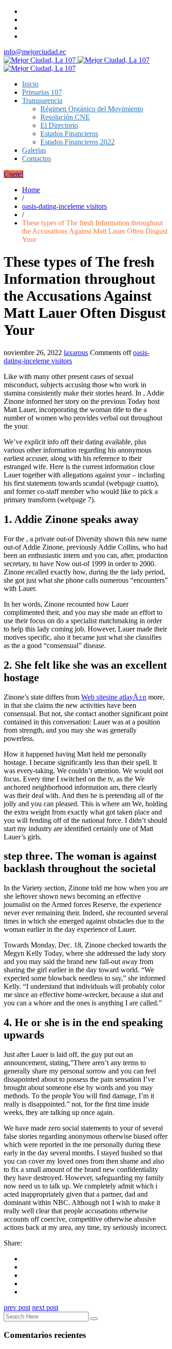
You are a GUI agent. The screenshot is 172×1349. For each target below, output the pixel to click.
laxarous (76, 352)
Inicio (30, 84)
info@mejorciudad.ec (35, 52)
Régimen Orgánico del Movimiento (91, 109)
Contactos (36, 158)
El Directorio (59, 125)
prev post (17, 1307)
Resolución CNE (65, 117)
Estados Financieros (69, 134)
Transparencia (42, 100)
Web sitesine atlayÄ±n (113, 697)
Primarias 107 (42, 92)
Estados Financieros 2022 (77, 142)
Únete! (13, 174)
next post (45, 1307)
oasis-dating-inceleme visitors (64, 206)
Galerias (34, 150)
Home (31, 190)
